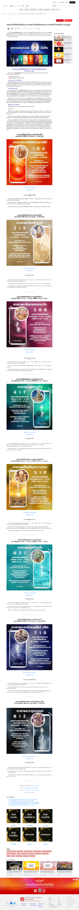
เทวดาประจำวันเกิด (38, 853)
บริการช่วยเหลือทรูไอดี (53, 906)
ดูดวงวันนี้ (69, 20)
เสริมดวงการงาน (19, 856)
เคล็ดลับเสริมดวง (14, 13)
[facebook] (11, 903)
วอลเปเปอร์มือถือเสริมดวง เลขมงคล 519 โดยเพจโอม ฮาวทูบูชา (21, 800)
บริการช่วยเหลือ (69, 904)
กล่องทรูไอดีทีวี (51, 905)
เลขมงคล (8, 856)
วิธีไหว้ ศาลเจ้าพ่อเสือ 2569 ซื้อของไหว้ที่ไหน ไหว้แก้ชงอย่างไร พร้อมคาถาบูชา (64, 872)
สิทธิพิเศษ (11, 6)
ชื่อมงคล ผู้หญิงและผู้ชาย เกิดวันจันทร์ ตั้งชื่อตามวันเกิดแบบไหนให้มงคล (31, 872)
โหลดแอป (54, 2)
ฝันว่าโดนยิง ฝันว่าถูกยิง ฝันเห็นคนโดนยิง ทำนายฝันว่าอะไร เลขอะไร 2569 (14, 872)
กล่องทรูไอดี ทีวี (61, 2)
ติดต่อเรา (68, 906)
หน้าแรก (21, 9)
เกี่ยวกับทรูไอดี (69, 897)
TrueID (7, 2)
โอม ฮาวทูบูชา (32, 856)
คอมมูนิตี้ (59, 905)
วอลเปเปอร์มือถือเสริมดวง (28, 851)
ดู (7, 6)
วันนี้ (4, 6)
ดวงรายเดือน (46, 9)
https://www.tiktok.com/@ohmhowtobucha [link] (31, 790)
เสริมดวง (13, 856)
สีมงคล (18, 853)
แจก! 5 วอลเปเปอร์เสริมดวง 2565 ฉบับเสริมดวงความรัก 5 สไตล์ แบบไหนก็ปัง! (24, 803)
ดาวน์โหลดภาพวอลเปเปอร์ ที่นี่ (29, 187)
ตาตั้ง (23, 6)
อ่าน (16, 6)
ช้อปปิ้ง (50, 903)
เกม (19, 6)
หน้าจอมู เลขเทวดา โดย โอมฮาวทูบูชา (30, 787)
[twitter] (14, 903)
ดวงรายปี (53, 9)
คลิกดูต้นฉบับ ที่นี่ (29, 190)
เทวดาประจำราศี (31, 853)
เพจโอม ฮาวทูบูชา (35, 785)
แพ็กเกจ (59, 903)
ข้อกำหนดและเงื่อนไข (70, 899)
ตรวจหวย (60, 20)
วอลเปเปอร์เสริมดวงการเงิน (11, 853)
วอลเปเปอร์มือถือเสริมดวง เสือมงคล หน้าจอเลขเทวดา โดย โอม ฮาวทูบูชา (24, 802)
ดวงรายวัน (26, 9)
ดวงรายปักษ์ (40, 9)
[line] (8, 903)
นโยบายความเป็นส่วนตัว (71, 902)
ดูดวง (9, 13)
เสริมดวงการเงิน (26, 856)
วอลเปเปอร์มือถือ (19, 851)
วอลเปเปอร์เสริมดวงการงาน (46, 851)
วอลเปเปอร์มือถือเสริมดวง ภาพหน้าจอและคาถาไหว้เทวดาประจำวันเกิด (23, 799)
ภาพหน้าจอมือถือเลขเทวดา (11, 851)
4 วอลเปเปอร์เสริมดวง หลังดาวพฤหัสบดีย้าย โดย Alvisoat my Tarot (22, 805)
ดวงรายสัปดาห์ (33, 9)
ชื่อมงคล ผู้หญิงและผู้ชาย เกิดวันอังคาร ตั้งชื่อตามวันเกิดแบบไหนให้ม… (47, 872)
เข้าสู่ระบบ (72, 2)
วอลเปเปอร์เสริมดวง (37, 851)
